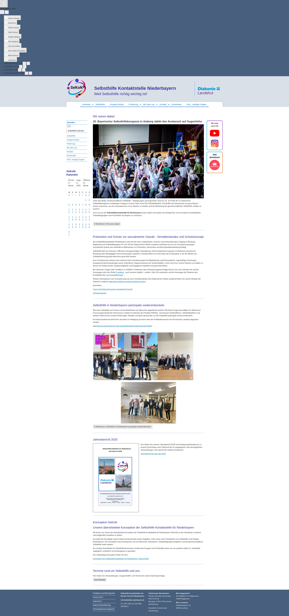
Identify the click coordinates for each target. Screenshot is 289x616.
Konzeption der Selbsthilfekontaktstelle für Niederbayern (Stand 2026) (121, 559)
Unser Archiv (98, 597)
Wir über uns (149, 104)
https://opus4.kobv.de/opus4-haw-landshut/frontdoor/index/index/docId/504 (122, 326)
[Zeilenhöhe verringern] (19, 70)
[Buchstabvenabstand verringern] (26, 73)
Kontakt (163, 104)
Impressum (97, 601)
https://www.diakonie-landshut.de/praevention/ (127, 282)
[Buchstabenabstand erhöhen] (30, 73)
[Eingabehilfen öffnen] (4, 3)
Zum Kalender (99, 580)
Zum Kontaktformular (114, 275)
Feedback (120, 272)
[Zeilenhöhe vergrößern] (23, 70)
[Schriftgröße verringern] (20, 66)
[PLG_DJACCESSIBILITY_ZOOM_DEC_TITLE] (24, 63)
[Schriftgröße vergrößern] (24, 66)
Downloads (176, 104)
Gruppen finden (117, 104)
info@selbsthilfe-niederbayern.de (132, 600)
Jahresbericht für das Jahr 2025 (153, 454)
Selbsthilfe (100, 104)
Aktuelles (86, 104)
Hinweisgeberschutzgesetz (104, 609)
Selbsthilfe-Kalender (76, 131)
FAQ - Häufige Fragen (196, 104)
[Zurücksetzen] (2, 12)
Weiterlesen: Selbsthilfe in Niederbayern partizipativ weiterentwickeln (123, 427)
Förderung (133, 104)
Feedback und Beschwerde (104, 593)
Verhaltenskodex (99, 293)
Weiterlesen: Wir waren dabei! (107, 224)
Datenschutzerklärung (102, 605)
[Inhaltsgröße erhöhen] (28, 63)
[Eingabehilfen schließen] (7, 12)
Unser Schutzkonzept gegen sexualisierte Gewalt (112, 289)
